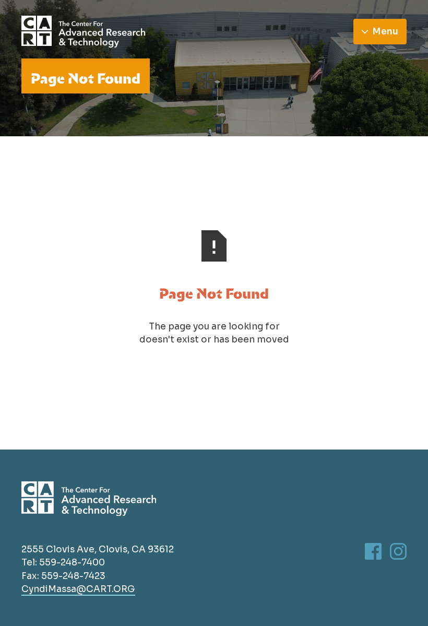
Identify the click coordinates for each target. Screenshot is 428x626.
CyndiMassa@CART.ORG (78, 589)
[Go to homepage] (83, 32)
